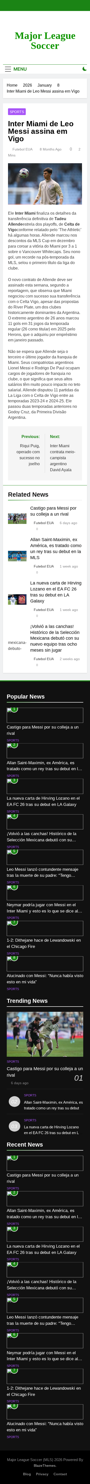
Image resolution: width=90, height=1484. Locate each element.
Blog (27, 1474)
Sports (17, 112)
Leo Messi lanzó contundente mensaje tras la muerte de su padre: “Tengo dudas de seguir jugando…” (42, 875)
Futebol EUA (22, 149)
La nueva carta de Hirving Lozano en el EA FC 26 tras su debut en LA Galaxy (52, 1133)
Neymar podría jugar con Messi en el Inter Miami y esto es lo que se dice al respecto (42, 910)
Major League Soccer (45, 40)
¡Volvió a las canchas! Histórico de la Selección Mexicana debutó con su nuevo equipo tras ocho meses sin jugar (55, 638)
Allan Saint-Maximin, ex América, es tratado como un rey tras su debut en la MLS (43, 768)
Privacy (42, 1474)
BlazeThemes (45, 1466)
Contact (60, 1474)
